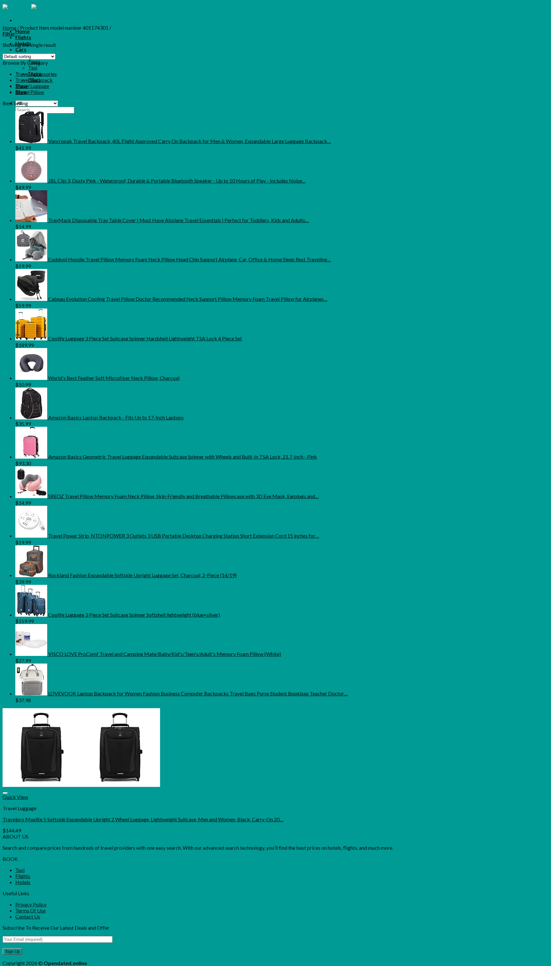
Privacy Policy (31, 904)
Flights (23, 37)
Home (22, 31)
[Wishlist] (5, 793)
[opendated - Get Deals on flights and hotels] (31, 7)
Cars (20, 49)
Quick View (15, 797)
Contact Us (27, 916)
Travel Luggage (32, 86)
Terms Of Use (30, 910)
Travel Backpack (34, 80)
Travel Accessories (36, 74)
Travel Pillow (29, 92)
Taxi (32, 67)
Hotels (22, 882)
